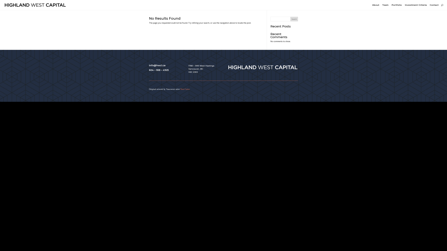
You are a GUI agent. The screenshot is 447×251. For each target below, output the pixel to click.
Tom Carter (185, 89)
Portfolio (397, 5)
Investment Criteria (416, 5)
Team (385, 5)
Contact (434, 5)
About (375, 5)
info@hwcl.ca (157, 65)
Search (294, 19)
